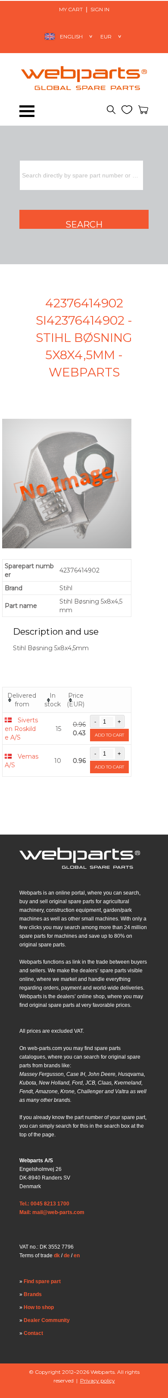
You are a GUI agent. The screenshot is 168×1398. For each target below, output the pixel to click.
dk (57, 1256)
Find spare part (42, 1281)
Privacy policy (97, 1380)
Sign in (99, 9)
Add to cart (109, 735)
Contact (33, 1333)
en (77, 1256)
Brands (33, 1294)
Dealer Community (47, 1320)
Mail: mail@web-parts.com (51, 1212)
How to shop (39, 1307)
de (67, 1256)
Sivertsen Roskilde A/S (21, 728)
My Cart (71, 9)
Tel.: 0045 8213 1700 (44, 1204)
